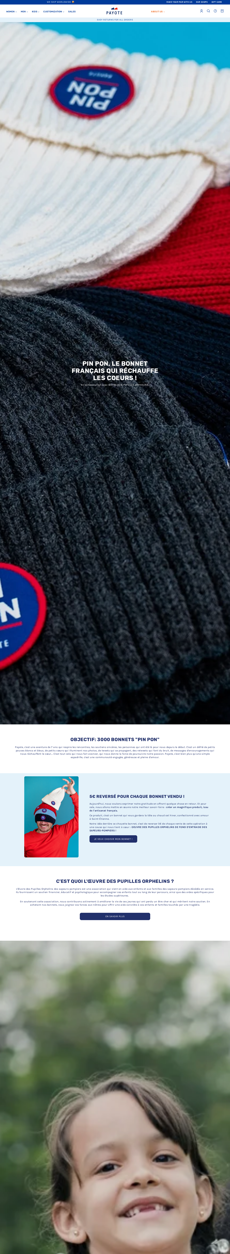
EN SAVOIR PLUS (115, 916)
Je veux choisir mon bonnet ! (113, 839)
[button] (11, 11)
